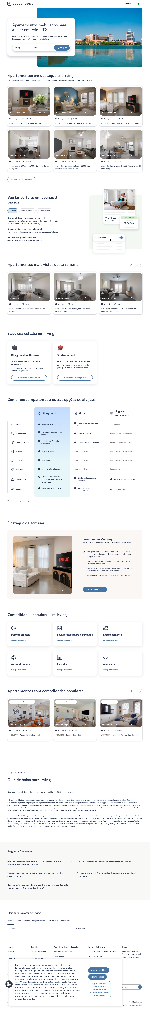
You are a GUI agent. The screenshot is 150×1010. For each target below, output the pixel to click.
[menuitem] (17, 793)
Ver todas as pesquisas (131, 957)
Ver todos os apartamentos (21, 179)
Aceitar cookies (98, 970)
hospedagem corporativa (22, 39)
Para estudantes (36, 958)
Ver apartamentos (18, 640)
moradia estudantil (42, 39)
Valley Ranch (80, 929)
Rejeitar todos (97, 977)
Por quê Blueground (38, 951)
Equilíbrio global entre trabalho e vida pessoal (131, 952)
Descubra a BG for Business (29, 378)
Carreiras (11, 955)
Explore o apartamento (95, 589)
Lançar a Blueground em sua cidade (102, 951)
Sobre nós (11, 951)
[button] (9, 984)
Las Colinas (12, 929)
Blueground (12, 772)
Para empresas (36, 955)
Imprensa (11, 958)
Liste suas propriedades (62, 951)
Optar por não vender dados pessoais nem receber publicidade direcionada (99, 989)
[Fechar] (117, 962)
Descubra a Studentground (75, 378)
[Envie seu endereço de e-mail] (140, 987)
